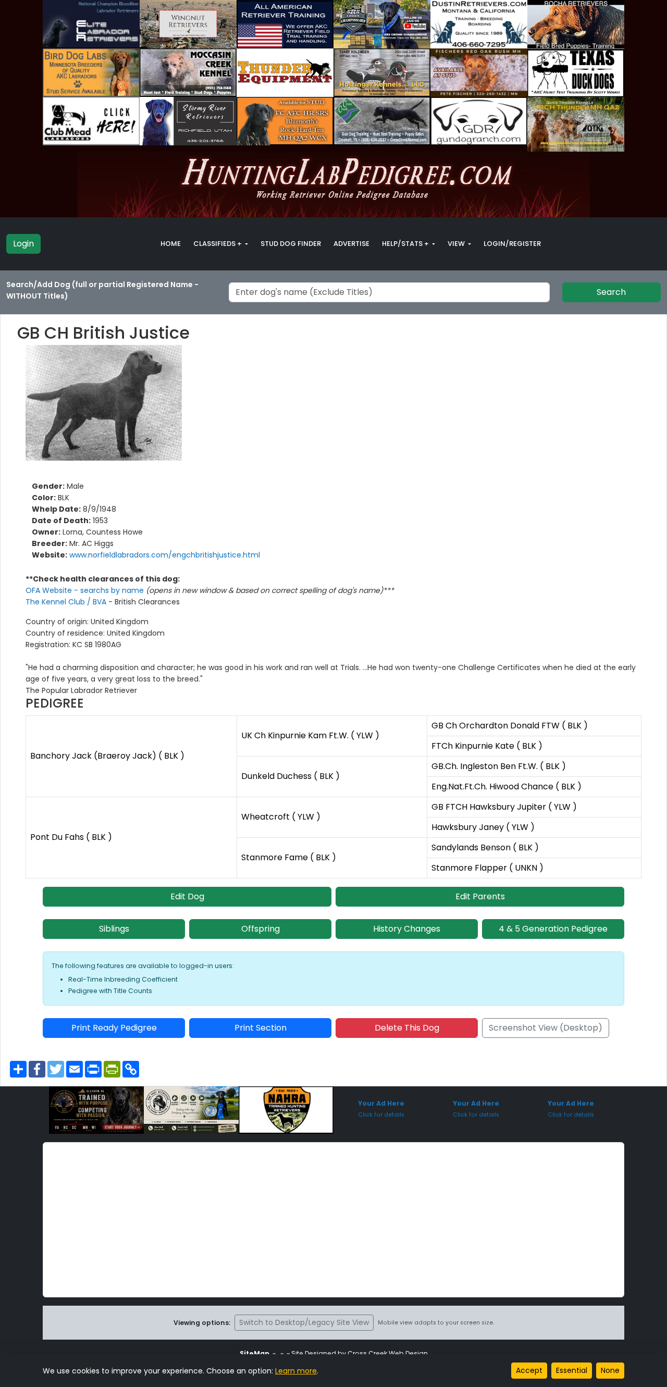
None (610, 1370)
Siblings (114, 929)
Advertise (351, 244)
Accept (529, 1370)
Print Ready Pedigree (114, 1028)
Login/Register (512, 244)
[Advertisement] (333, 1220)
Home (170, 244)
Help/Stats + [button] (406, 244)
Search (611, 292)
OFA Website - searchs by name (86, 590)
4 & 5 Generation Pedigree (553, 929)
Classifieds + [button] (218, 244)
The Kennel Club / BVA (67, 602)
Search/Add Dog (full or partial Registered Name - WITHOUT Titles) (102, 290)
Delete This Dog (407, 1028)
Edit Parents (480, 896)
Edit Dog (187, 896)
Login (23, 244)
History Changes (406, 929)
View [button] (457, 244)
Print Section (260, 1028)
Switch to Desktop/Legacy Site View (304, 1322)
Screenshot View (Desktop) (545, 1028)
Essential (571, 1370)
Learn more (296, 1371)
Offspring (260, 929)
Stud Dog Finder (291, 244)
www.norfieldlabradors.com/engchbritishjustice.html (164, 555)
